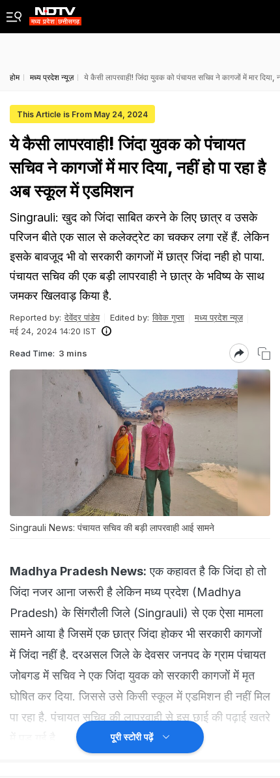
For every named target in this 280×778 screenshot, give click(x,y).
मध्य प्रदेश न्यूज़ (219, 317)
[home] (55, 12)
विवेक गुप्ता (168, 317)
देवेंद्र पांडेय (82, 317)
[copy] (264, 353)
